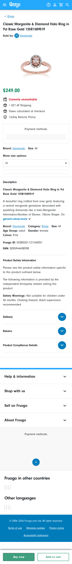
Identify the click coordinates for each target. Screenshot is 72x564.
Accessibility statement (36, 535)
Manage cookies (35, 528)
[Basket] (61, 5)
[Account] (55, 5)
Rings (10, 16)
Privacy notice (56, 528)
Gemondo (26, 35)
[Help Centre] (48, 5)
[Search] (67, 5)
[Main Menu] (4, 5)
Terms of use (15, 528)
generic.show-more (15, 219)
